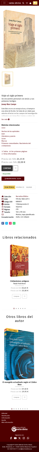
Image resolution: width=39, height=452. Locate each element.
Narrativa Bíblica (22, 196)
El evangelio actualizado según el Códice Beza (19, 383)
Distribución (6, 416)
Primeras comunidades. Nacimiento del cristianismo (16, 144)
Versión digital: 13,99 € (13, 178)
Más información (7, 422)
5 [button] (22, 308)
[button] (23, 3)
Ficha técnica (9, 187)
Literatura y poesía (8, 136)
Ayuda (4, 420)
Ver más (5, 119)
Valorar (29, 187)
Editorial (4, 413)
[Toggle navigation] (4, 3)
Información (6, 418)
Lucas (4, 139)
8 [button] (27, 408)
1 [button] (14, 308)
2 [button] (16, 308)
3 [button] (18, 308)
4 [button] (20, 308)
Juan (3, 134)
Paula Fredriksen (19, 284)
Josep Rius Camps (9, 104)
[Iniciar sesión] (30, 3)
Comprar (7, 168)
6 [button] (22, 408)
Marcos (4, 141)
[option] (20, 39)
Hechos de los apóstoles (10, 131)
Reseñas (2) (20, 187)
